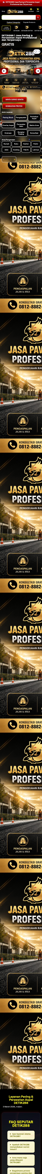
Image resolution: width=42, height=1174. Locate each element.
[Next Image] (38, 71)
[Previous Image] (4, 71)
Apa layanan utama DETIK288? (20, 1135)
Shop (3, 11)
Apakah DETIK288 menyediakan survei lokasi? (19, 1147)
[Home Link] (15, 11)
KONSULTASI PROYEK (14, 106)
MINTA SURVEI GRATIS (14, 99)
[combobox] (19, 17)
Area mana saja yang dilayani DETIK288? (18, 1160)
